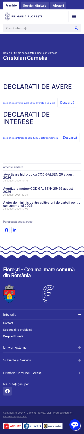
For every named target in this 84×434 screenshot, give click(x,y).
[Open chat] (74, 424)
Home (6, 52)
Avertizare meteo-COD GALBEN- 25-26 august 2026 (38, 190)
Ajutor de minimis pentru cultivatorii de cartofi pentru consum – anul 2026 (41, 204)
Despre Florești (13, 336)
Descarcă (67, 102)
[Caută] (76, 28)
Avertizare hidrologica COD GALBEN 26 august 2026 (38, 175)
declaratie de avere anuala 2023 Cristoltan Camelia (29, 103)
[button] (74, 16)
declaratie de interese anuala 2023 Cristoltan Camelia (30, 137)
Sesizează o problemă (17, 329)
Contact (8, 323)
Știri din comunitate (24, 52)
